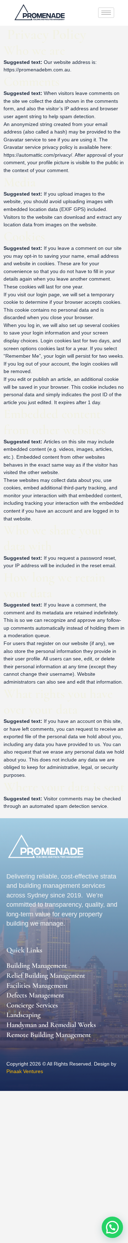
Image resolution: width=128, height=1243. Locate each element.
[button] (112, 1227)
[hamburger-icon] (106, 12)
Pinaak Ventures (24, 1071)
